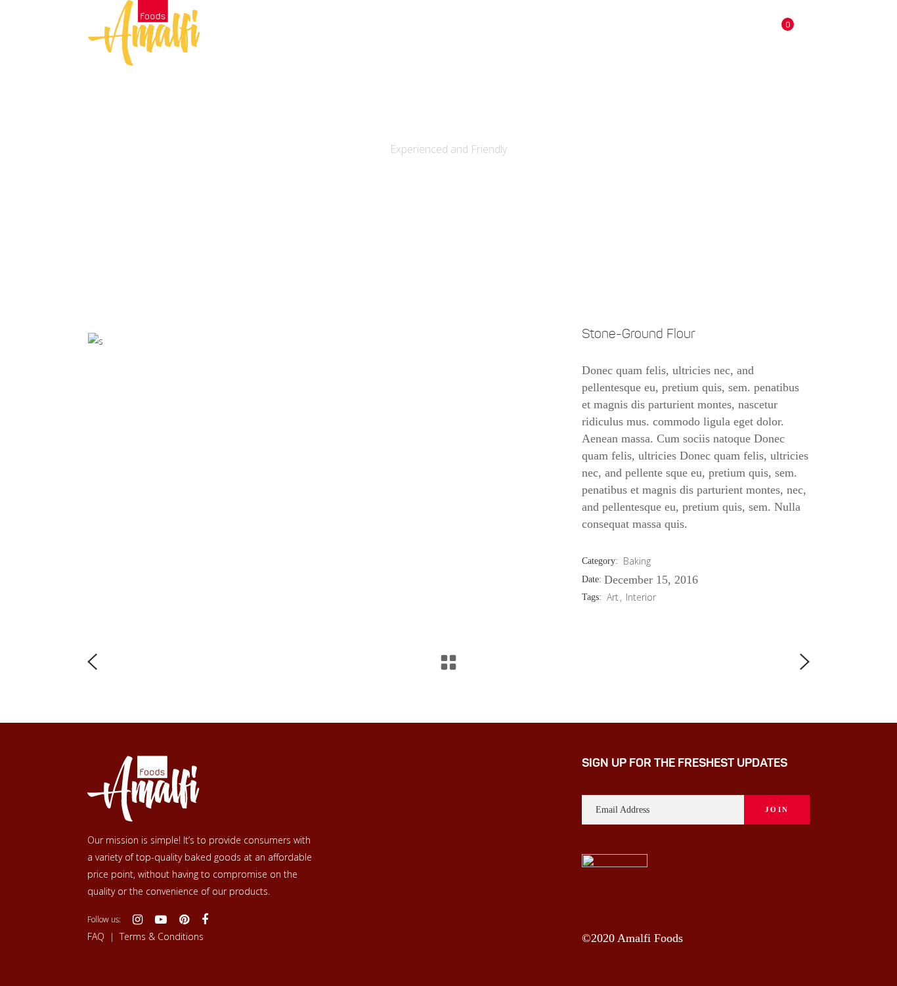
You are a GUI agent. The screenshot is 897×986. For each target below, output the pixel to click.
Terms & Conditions (162, 936)
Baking (637, 561)
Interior (641, 597)
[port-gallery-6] (551, 341)
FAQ (95, 936)
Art (613, 597)
